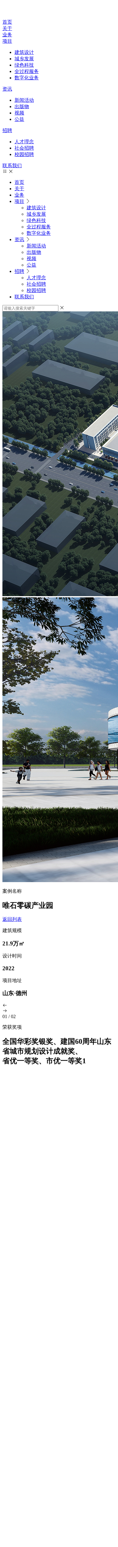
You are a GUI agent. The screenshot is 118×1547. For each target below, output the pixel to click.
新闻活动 (24, 100)
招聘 (7, 130)
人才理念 (24, 141)
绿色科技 (24, 65)
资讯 (7, 88)
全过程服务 (27, 71)
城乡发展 (24, 58)
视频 (19, 112)
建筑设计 (24, 52)
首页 (7, 22)
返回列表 (12, 919)
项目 (7, 41)
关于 (7, 28)
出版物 (22, 106)
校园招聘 (24, 154)
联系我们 (12, 165)
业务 (7, 34)
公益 (19, 119)
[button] (59, 1005)
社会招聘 (24, 148)
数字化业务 (27, 77)
